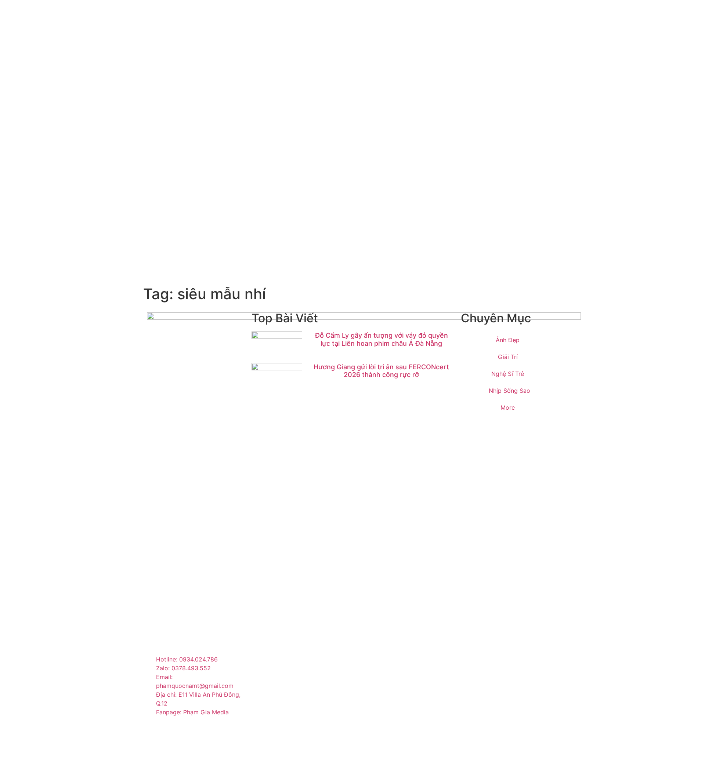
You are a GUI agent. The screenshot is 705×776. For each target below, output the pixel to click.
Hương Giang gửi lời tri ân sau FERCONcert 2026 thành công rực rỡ (381, 371)
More (507, 407)
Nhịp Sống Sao (509, 390)
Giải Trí (508, 356)
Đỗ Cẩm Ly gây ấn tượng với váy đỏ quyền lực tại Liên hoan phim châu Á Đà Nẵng (381, 339)
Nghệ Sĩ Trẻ (507, 373)
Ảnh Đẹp (508, 340)
